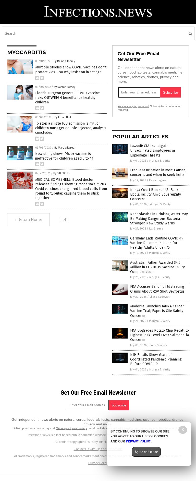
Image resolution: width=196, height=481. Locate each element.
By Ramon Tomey (64, 61)
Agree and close (146, 452)
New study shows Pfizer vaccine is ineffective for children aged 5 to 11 (64, 156)
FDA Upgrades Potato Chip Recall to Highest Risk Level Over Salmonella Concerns (159, 335)
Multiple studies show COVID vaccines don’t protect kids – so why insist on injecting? (70, 69)
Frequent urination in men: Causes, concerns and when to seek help (158, 172)
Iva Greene (156, 228)
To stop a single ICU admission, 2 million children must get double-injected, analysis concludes (70, 128)
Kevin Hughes (157, 180)
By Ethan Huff (63, 117)
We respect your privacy (71, 428)
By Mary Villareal (64, 147)
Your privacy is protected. (133, 106)
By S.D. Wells (61, 173)
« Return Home (28, 219)
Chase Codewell (160, 296)
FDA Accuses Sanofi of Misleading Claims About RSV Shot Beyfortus (157, 288)
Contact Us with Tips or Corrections (98, 449)
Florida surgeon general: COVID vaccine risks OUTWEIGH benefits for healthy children (67, 97)
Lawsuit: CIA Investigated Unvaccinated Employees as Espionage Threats (153, 150)
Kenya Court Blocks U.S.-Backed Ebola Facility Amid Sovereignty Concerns (156, 194)
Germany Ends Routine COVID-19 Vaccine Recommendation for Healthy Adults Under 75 (156, 243)
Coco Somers (158, 345)
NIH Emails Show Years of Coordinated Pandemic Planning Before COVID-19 (156, 359)
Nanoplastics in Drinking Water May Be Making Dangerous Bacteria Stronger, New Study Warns (159, 218)
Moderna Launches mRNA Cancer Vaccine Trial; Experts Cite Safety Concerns (157, 311)
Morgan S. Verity (159, 160)
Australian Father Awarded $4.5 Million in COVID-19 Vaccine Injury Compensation (157, 267)
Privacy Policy (98, 463)
